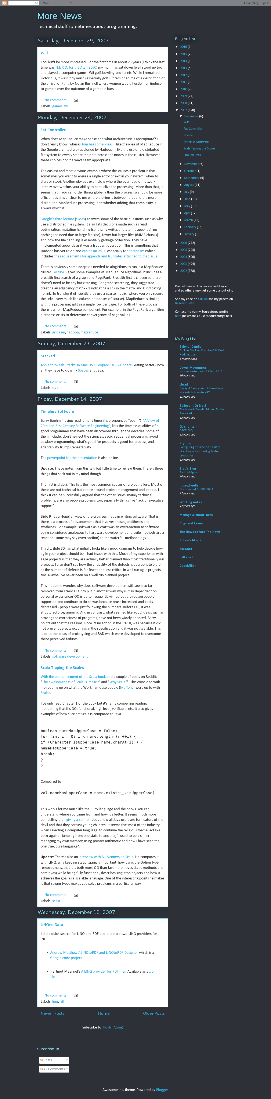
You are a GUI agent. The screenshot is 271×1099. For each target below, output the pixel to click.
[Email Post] (75, 100)
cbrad (184, 384)
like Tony (126, 688)
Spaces (83, 371)
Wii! (44, 53)
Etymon (185, 443)
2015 (184, 54)
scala (56, 901)
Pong (65, 84)
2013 (184, 68)
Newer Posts (52, 1013)
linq (55, 1002)
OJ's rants (187, 427)
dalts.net (186, 557)
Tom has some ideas (97, 144)
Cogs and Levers (192, 523)
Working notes (191, 502)
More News (59, 16)
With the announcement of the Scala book (73, 677)
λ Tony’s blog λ (190, 540)
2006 (184, 243)
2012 (184, 75)
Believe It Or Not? (193, 406)
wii (66, 106)
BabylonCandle (191, 346)
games (57, 106)
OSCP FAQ (186, 430)
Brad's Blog (188, 468)
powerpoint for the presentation (72, 458)
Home (104, 1013)
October (190, 171)
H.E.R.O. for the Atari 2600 (75, 68)
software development (70, 657)
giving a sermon (78, 820)
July (187, 192)
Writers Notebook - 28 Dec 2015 (201, 371)
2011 (184, 82)
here (178, 316)
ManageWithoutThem (196, 515)
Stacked (48, 356)
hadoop (73, 332)
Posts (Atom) (113, 1028)
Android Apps (188, 472)
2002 (184, 271)
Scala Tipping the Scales (62, 668)
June (187, 199)
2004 (184, 257)
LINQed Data (52, 925)
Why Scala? (118, 682)
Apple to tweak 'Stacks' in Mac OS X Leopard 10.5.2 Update (86, 365)
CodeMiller (188, 566)
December (191, 116)
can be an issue (93, 251)
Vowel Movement (193, 368)
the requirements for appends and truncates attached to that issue (105, 256)
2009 (184, 96)
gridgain (58, 332)
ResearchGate (184, 303)
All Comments (54, 1069)
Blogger (162, 1090)
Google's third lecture (57, 219)
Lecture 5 (59, 272)
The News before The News (200, 532)
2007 (184, 110)
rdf (62, 1002)
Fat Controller (53, 130)
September (192, 178)
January (189, 234)
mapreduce (89, 332)
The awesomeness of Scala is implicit (70, 682)
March (189, 220)
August (189, 185)
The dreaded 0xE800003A (196, 489)
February (190, 227)
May (187, 206)
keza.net (186, 549)
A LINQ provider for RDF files (103, 972)
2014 (184, 61)
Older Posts (154, 1013)
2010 (184, 89)
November (191, 164)
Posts (47, 1060)
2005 (184, 250)
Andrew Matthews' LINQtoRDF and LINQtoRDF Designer (94, 953)
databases (136, 251)
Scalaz (45, 693)
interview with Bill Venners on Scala (106, 857)
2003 (184, 264)
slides (80, 219)
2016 (184, 47)
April (187, 213)
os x (55, 388)
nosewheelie (189, 485)
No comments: (56, 100)
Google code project (66, 958)
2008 (184, 103)
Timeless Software (57, 412)
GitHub (203, 299)
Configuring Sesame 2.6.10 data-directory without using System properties (200, 451)
